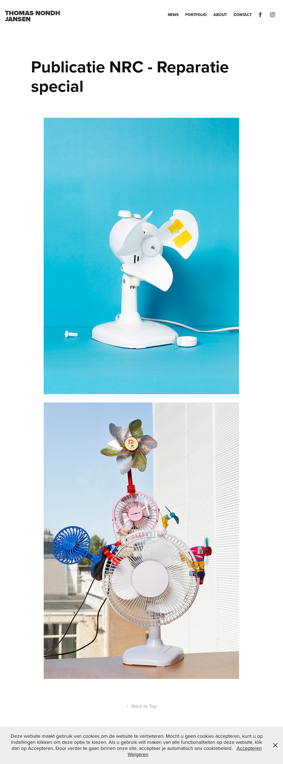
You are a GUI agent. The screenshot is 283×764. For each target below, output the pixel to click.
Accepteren (249, 748)
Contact (243, 14)
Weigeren (138, 754)
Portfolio (196, 14)
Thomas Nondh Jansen (33, 16)
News (173, 14)
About (220, 14)
